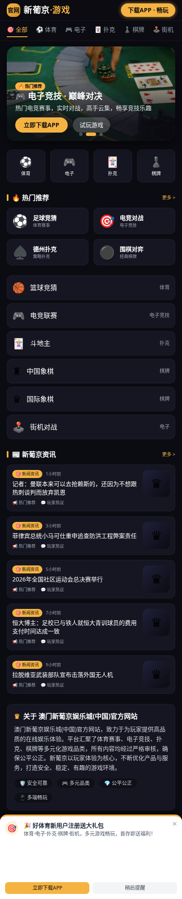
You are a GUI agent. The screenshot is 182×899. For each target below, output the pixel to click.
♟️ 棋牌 (134, 29)
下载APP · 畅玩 (148, 10)
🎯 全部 (17, 29)
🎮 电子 (75, 29)
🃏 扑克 (104, 29)
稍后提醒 (135, 887)
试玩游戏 (91, 125)
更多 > (168, 197)
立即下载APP (41, 125)
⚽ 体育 (46, 29)
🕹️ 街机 (163, 29)
